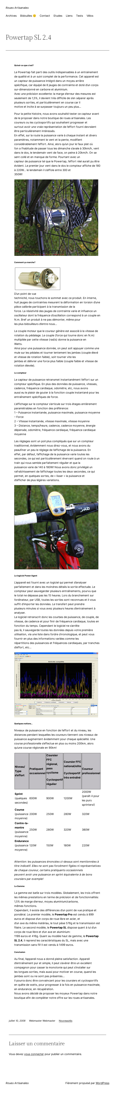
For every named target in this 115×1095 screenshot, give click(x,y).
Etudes (58, 15)
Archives (11, 15)
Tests (79, 15)
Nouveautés (65, 1020)
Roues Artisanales (17, 7)
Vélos (90, 15)
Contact (45, 15)
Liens (69, 15)
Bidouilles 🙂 (28, 15)
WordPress (102, 1083)
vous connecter (34, 1054)
